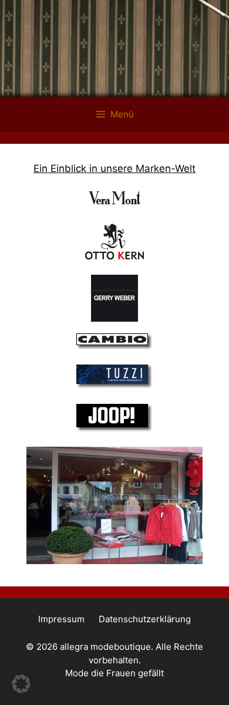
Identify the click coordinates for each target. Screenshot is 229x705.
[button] (21, 684)
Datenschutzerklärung (145, 619)
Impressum (61, 619)
